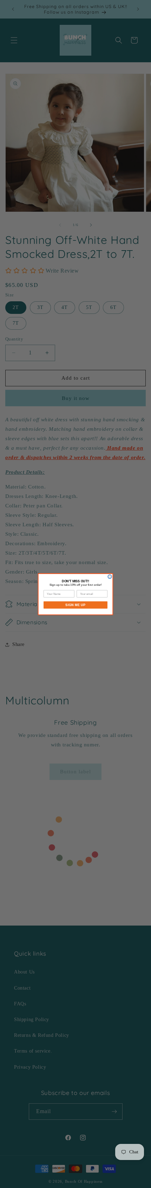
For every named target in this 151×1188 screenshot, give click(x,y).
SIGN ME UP (75, 604)
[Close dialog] (110, 576)
